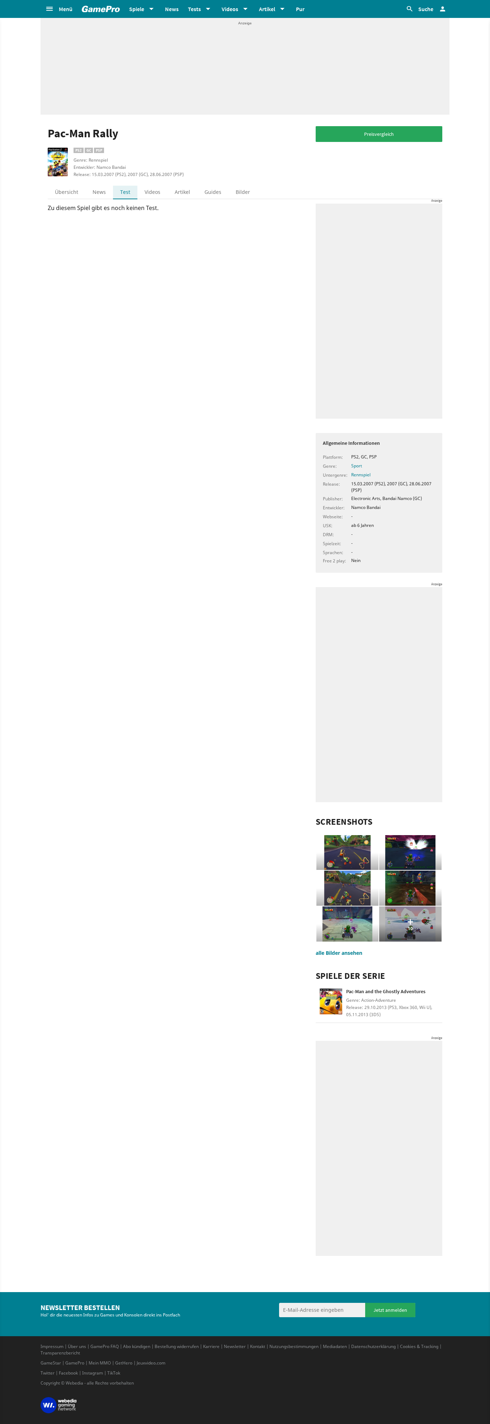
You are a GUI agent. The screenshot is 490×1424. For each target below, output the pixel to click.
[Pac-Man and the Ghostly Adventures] (331, 1004)
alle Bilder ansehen (339, 952)
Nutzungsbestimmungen (294, 1346)
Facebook (68, 1373)
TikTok (113, 1373)
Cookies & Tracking (419, 1346)
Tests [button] (194, 9)
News (172, 9)
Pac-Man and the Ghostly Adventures (385, 991)
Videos (152, 192)
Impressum (52, 1346)
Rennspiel (361, 475)
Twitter (48, 1373)
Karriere (211, 1346)
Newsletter (235, 1346)
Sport (356, 466)
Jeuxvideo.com (151, 1363)
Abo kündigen (136, 1346)
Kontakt (257, 1346)
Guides (212, 192)
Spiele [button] (136, 9)
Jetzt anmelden (390, 1310)
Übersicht (66, 192)
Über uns (77, 1346)
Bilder (243, 192)
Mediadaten (335, 1346)
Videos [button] (230, 9)
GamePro (74, 1363)
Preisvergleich (379, 134)
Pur (300, 9)
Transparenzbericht (60, 1353)
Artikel (182, 192)
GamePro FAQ (104, 1346)
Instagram (92, 1373)
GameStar (51, 1363)
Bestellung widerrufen (177, 1346)
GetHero (123, 1363)
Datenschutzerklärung (373, 1346)
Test (125, 192)
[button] (59, 9)
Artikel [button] (267, 9)
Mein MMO (100, 1363)
